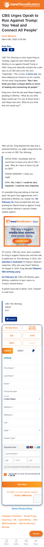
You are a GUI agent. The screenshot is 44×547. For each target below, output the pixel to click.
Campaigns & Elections (12, 516)
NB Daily (5, 527)
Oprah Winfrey (24, 520)
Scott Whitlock (9, 36)
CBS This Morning (26, 523)
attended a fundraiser (12, 262)
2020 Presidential (9, 523)
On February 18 (9, 277)
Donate (36, 533)
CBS (35, 520)
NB (15, 520)
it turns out (31, 74)
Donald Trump (30, 516)
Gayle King (6, 520)
